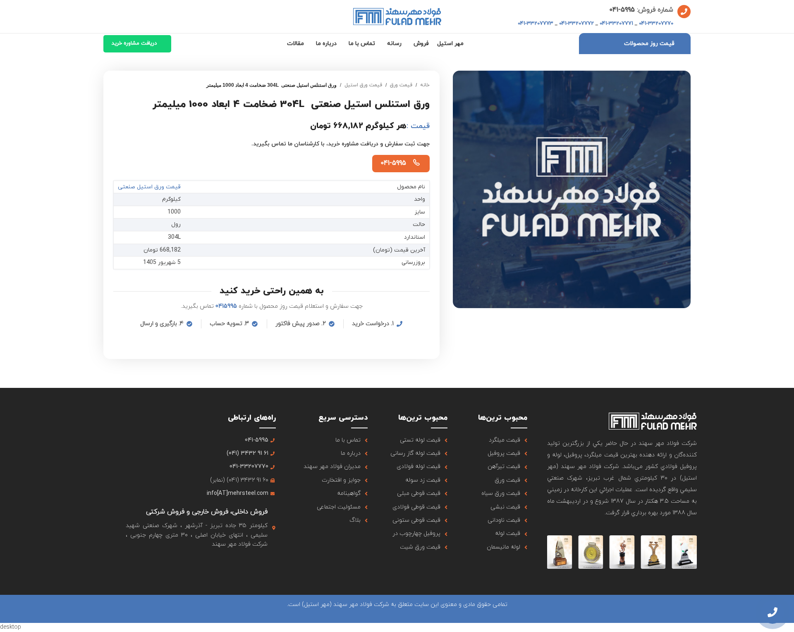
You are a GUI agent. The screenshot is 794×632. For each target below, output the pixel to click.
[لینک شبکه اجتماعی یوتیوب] (239, 563)
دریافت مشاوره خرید (134, 43)
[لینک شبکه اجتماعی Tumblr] (228, 563)
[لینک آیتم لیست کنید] (497, 440)
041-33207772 (576, 23)
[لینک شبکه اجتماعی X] (260, 563)
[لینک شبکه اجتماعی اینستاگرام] (249, 563)
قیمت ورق (401, 85)
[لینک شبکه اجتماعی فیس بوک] (270, 563)
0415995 (226, 306)
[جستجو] (105, 16)
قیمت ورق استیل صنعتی (149, 187)
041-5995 (393, 163)
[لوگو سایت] (397, 16)
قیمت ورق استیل (363, 85)
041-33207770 (656, 23)
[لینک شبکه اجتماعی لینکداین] (218, 563)
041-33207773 (535, 23)
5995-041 (622, 9)
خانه (425, 85)
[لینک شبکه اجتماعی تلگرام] (207, 563)
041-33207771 (616, 23)
